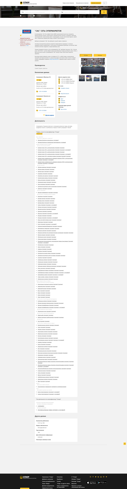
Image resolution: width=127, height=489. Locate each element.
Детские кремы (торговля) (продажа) (46, 169)
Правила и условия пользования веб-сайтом (78, 486)
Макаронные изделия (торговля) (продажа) (47, 346)
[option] (93, 66)
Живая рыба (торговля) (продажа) (45, 315)
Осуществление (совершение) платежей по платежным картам (52, 386)
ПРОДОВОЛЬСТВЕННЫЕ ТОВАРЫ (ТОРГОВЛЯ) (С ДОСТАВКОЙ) (51, 410)
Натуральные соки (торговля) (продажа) (47, 311)
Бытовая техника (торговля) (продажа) (46, 198)
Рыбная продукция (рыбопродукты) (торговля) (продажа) (51, 317)
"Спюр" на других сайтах (63, 483)
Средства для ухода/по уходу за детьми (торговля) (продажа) (51, 255)
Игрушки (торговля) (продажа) (45, 215)
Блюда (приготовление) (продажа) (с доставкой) (49, 392)
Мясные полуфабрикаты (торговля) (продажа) (48, 305)
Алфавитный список (47, 488)
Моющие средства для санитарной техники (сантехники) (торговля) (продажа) (55, 232)
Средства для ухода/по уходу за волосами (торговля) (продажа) (52, 186)
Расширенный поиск (93, 8)
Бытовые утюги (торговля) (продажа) (46, 200)
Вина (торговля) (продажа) (44, 290)
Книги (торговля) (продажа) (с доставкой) (47, 224)
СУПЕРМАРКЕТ (41, 406)
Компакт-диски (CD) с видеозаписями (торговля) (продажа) (51, 152)
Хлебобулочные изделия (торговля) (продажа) (48, 377)
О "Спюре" (74, 477)
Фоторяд (86, 55)
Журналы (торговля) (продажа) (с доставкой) (48, 213)
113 (84, 8)
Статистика (59, 477)
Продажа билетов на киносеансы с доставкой (48, 140)
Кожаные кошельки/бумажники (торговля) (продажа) (50, 226)
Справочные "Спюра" (47, 477)
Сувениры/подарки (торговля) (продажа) (47, 264)
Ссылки (59, 481)
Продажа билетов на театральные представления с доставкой (52, 142)
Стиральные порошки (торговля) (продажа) (47, 261)
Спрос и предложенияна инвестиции (62, 486)
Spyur (62, 98)
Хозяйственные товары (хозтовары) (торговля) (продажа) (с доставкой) (54, 272)
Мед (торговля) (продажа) (44, 348)
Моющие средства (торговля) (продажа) (47, 230)
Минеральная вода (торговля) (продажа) (47, 350)
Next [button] (105, 66)
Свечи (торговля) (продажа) (44, 247)
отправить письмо (65, 88)
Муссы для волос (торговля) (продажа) (46, 180)
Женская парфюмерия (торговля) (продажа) (48, 192)
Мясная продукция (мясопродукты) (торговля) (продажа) (50, 303)
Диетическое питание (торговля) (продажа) (47, 331)
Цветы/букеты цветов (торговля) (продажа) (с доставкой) (50, 274)
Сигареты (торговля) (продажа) (45, 251)
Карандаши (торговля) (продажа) (45, 222)
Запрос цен (39, 133)
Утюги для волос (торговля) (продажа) (46, 268)
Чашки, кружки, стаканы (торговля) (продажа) (48, 276)
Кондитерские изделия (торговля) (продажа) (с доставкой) (51, 340)
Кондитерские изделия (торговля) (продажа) (48, 338)
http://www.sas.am (65, 93)
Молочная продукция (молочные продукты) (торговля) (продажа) (52, 353)
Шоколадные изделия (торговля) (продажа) (47, 379)
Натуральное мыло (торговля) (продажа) (47, 182)
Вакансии (74, 483)
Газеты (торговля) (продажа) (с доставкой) (47, 205)
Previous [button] (81, 66)
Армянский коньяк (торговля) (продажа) (47, 288)
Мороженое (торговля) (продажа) (45, 355)
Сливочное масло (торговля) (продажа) (47, 370)
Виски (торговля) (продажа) (44, 292)
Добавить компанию (47, 479)
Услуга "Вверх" (46, 483)
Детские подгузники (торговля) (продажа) (47, 207)
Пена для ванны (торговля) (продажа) (46, 184)
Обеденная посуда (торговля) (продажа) (47, 237)
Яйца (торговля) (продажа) (44, 381)
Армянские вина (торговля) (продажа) (46, 286)
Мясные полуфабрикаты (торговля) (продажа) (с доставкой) (51, 307)
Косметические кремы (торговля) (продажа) (48, 177)
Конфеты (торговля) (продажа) (45, 342)
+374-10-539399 (43, 91)
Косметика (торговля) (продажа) (45, 173)
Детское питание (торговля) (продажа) (46, 329)
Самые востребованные (48, 481)
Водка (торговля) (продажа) (44, 295)
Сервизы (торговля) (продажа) (45, 249)
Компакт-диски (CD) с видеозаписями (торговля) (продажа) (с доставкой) (54, 154)
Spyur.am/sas (64, 109)
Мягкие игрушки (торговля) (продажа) (46, 234)
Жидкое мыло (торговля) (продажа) (46, 171)
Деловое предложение (48, 485)
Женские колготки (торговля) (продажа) (47, 209)
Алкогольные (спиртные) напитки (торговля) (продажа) (50, 284)
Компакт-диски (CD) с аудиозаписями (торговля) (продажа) (51, 147)
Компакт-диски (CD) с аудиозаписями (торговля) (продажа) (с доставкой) (54, 149)
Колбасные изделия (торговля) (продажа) (47, 301)
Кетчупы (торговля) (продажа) (44, 335)
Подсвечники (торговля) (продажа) (46, 244)
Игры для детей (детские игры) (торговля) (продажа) (49, 219)
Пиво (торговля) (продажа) (44, 297)
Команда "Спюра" (76, 481)
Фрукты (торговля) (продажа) (44, 375)
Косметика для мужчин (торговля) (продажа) (48, 175)
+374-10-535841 (43, 110)
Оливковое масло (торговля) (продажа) (47, 357)
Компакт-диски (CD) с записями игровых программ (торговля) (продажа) (54, 156)
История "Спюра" (76, 479)
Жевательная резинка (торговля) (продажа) (47, 333)
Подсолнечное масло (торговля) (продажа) (47, 359)
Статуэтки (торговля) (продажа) (45, 257)
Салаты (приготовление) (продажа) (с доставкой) (49, 394)
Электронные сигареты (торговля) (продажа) (48, 279)
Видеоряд (100, 55)
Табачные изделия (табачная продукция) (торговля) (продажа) (52, 266)
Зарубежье (60, 479)
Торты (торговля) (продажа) (44, 372)
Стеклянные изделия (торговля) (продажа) (47, 259)
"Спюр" (27, 45)
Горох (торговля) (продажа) (44, 327)
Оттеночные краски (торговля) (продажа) (47, 239)
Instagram (63, 102)
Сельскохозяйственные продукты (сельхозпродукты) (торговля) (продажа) (54, 368)
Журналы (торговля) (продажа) (45, 211)
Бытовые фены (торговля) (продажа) (46, 202)
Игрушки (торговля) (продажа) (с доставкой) (48, 217)
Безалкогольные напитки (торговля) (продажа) (48, 325)
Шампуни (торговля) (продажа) (45, 188)
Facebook (63, 100)
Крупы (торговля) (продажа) (44, 344)
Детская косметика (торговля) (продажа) (47, 167)
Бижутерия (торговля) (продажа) (45, 196)
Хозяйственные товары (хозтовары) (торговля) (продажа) (51, 270)
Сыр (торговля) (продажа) (43, 321)
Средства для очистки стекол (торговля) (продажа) (49, 253)
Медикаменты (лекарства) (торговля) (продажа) (48, 228)
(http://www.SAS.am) (54, 59)
